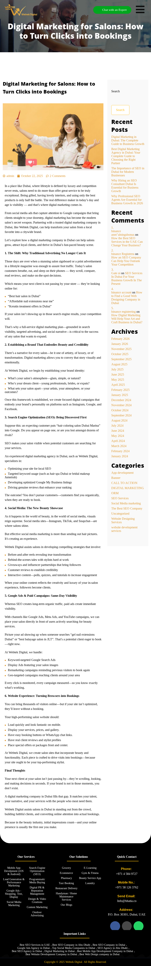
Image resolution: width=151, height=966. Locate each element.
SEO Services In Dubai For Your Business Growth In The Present (126, 278)
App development (122, 472)
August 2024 (119, 420)
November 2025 (121, 349)
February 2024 (120, 451)
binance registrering (123, 311)
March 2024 (118, 446)
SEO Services (120, 498)
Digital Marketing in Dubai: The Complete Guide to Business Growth (127, 140)
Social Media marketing (126, 503)
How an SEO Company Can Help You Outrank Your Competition (126, 261)
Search (115, 91)
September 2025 (121, 359)
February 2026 (120, 338)
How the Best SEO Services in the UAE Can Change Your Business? (127, 241)
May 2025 (117, 379)
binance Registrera (122, 254)
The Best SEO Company (126, 508)
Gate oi (115, 273)
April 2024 (118, 441)
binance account (121, 292)
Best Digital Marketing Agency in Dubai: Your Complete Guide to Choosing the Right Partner (125, 156)
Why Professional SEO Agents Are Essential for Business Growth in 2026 (127, 199)
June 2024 (117, 430)
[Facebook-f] (115, 926)
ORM (115, 493)
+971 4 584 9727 (126, 873)
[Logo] (21, 10)
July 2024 (117, 425)
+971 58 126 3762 (126, 887)
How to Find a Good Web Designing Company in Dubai (126, 298)
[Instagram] (127, 926)
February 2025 (120, 389)
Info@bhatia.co (126, 901)
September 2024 (121, 415)
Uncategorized (120, 513)
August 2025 (119, 364)
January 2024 (119, 456)
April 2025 (118, 384)
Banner (115, 477)
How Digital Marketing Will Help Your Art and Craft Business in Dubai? (126, 318)
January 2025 (119, 395)
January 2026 (119, 344)
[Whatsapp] (138, 926)
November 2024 (121, 405)
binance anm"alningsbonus (122, 232)
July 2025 (117, 369)
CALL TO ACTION (124, 483)
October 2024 (119, 410)
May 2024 (117, 435)
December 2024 (121, 400)
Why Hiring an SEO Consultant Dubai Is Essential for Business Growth (124, 186)
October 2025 (119, 354)
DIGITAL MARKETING (127, 488)
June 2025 (117, 374)
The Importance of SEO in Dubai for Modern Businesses (127, 172)
